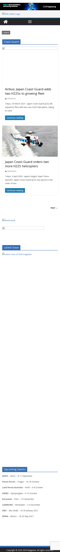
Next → (54, 207)
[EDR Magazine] (5, 21)
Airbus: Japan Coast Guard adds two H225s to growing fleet (28, 91)
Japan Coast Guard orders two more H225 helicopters (27, 164)
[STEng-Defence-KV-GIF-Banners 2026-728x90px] (30, 6)
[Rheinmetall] (8, 220)
